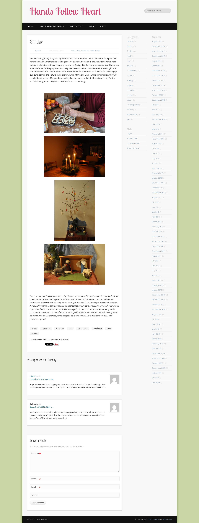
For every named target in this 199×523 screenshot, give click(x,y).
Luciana (38, 50)
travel (129, 100)
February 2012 (157, 226)
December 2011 (158, 236)
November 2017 (158, 51)
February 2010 (157, 343)
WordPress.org (133, 148)
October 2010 (157, 304)
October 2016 (157, 80)
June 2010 (156, 324)
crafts (73, 50)
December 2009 (158, 353)
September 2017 (158, 56)
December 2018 (158, 46)
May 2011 (155, 270)
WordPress (167, 519)
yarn (129, 119)
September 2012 (158, 192)
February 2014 (157, 134)
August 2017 (156, 61)
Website (34, 495)
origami (130, 85)
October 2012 (157, 187)
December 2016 (158, 70)
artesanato (47, 328)
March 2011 (156, 280)
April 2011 (156, 275)
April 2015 (156, 109)
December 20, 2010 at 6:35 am (41, 379)
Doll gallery (76, 26)
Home (31, 26)
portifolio (130, 90)
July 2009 (155, 377)
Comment (36, 454)
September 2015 (158, 100)
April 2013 (156, 163)
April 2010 (156, 334)
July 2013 (155, 148)
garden (130, 65)
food (129, 56)
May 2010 (155, 329)
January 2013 (157, 178)
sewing (129, 95)
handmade (85, 50)
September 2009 (158, 368)
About (103, 26)
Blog (91, 26)
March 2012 (156, 221)
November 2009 (158, 358)
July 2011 (155, 261)
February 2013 (157, 173)
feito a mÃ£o (84, 328)
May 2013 (155, 158)
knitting (130, 80)
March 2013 (156, 168)
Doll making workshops (52, 26)
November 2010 (158, 299)
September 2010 (158, 309)
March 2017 (156, 65)
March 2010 (156, 339)
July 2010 (155, 319)
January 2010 (157, 348)
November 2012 (158, 183)
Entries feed (132, 138)
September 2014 (158, 119)
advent (34, 328)
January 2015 (157, 114)
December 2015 (158, 85)
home (92, 50)
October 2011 (157, 246)
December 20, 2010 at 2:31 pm (41, 407)
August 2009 (156, 373)
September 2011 (158, 251)
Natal (109, 328)
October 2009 (157, 363)
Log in (129, 133)
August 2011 (156, 256)
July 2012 (155, 202)
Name (36, 479)
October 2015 (157, 95)
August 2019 (156, 41)
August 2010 (156, 314)
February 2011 (157, 285)
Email (36, 487)
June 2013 (156, 153)
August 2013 (156, 143)
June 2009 (156, 382)
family (78, 50)
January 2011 (157, 290)
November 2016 (158, 75)
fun (128, 61)
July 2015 (155, 105)
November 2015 (158, 90)
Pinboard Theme (152, 519)
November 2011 (158, 241)
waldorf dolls (132, 114)
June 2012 (156, 207)
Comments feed (133, 143)
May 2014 (155, 129)
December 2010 (158, 295)
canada (130, 41)
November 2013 (158, 139)
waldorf (97, 50)
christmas (60, 328)
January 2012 (157, 231)
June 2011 (156, 265)
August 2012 (156, 197)
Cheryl (33, 376)
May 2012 (155, 212)
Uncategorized (133, 105)
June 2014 (156, 124)
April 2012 (156, 217)
